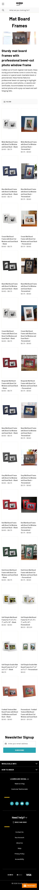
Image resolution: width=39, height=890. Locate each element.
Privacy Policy (19, 854)
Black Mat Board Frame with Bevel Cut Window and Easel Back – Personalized (29, 287)
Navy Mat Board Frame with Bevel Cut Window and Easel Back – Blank (10, 430)
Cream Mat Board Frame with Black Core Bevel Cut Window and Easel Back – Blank (9, 335)
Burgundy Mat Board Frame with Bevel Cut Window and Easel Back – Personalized (29, 384)
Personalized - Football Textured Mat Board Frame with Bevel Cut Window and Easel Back (29, 713)
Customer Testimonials (19, 789)
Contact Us (19, 832)
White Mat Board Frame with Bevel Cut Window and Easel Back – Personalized (29, 145)
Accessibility (19, 859)
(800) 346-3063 (21, 822)
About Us (19, 843)
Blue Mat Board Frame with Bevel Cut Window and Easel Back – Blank (10, 191)
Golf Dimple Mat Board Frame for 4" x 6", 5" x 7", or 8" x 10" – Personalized (28, 621)
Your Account (19, 837)
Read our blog (19, 784)
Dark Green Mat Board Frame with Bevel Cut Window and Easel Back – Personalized (29, 573)
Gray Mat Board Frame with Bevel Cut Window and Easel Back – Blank (10, 477)
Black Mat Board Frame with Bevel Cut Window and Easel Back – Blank (10, 286)
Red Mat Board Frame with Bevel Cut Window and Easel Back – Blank (10, 525)
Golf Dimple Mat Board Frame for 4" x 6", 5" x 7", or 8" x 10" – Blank (9, 619)
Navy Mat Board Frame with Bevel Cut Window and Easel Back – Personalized (28, 432)
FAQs (19, 848)
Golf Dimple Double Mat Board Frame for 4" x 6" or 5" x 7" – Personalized (29, 667)
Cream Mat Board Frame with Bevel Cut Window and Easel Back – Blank (10, 240)
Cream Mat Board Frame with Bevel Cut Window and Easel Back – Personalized (29, 240)
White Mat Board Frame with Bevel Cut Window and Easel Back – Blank (10, 144)
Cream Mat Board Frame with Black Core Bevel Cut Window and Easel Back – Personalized (28, 336)
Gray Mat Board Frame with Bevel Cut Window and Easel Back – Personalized (28, 479)
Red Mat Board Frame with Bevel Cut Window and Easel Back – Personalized (28, 526)
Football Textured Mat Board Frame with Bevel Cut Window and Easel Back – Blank (10, 713)
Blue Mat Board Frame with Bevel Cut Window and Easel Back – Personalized (28, 193)
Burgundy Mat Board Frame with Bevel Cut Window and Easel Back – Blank (10, 384)
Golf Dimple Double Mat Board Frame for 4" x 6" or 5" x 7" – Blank (10, 667)
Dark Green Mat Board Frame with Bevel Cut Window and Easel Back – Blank (10, 573)
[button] (19, 101)
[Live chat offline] (29, 885)
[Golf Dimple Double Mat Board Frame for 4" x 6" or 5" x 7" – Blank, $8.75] (10, 647)
